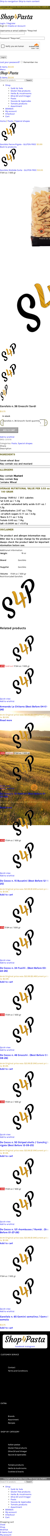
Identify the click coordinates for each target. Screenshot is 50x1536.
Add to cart (9, 430)
